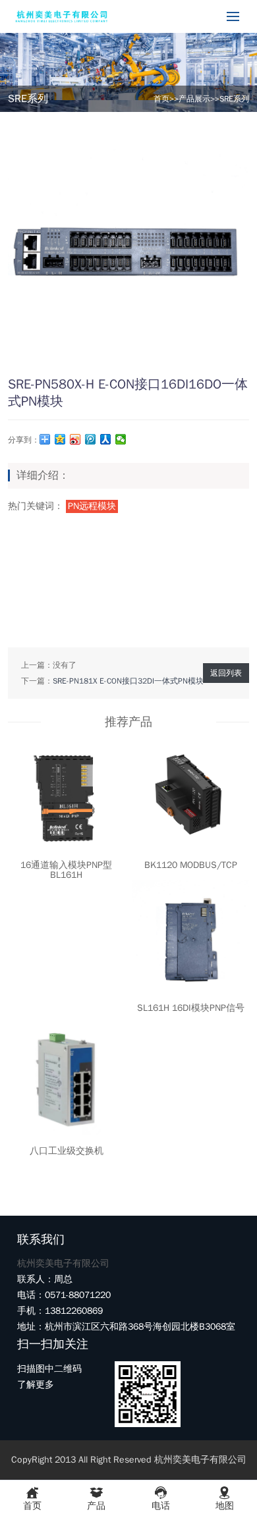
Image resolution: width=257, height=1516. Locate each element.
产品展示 (194, 99)
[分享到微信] (121, 439)
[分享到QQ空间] (60, 439)
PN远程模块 (92, 506)
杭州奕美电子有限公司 (63, 1263)
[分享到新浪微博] (75, 439)
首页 (161, 99)
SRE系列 (234, 99)
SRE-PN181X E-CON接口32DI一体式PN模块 (128, 681)
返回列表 (226, 673)
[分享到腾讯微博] (90, 439)
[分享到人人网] (105, 439)
